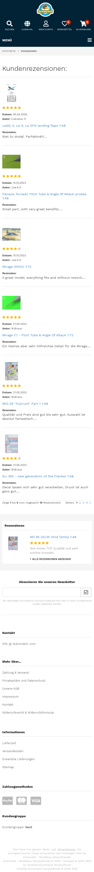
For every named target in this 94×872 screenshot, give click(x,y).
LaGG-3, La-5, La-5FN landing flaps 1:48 (34, 125)
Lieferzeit (9, 743)
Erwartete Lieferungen (18, 759)
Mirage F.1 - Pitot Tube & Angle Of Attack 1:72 (37, 335)
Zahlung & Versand (15, 672)
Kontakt (7, 704)
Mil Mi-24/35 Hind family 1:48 (53, 537)
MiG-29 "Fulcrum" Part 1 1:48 (25, 403)
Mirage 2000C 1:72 (16, 266)
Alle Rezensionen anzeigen (51, 559)
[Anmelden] (86, 592)
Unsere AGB (10, 688)
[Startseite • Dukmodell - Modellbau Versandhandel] (47, 9)
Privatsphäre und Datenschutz (23, 680)
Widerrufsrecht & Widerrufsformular (28, 712)
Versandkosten (13, 751)
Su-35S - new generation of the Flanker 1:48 (38, 476)
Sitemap (8, 767)
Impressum (10, 696)
